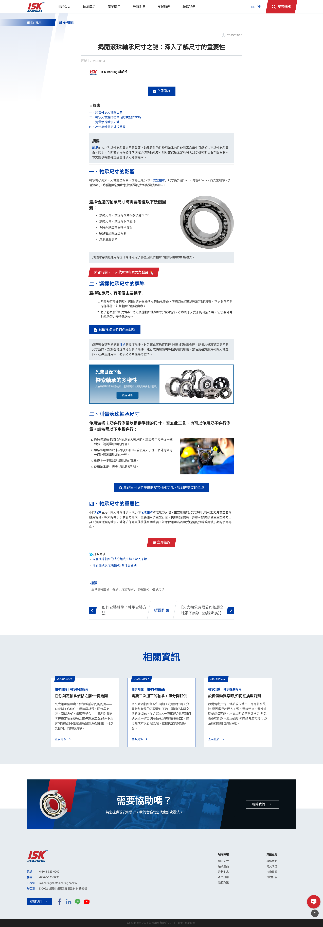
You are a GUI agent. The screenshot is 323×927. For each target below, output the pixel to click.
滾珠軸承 (147, 512)
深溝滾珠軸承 (100, 589)
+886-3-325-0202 (49, 871)
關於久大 (223, 861)
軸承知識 (66, 23)
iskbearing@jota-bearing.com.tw (58, 883)
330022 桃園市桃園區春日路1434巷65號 (63, 888)
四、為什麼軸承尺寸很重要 (107, 127)
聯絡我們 (271, 861)
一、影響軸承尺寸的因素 (105, 112)
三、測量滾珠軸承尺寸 (104, 122)
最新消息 (34, 23)
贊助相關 (271, 877)
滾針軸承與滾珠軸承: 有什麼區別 (115, 565)
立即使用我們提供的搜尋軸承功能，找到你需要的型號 (163, 487)
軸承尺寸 (158, 589)
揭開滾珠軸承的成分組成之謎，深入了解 (120, 559)
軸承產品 (223, 866)
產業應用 (223, 877)
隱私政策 (223, 882)
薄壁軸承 (127, 589)
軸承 (95, 148)
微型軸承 (159, 180)
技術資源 (271, 871)
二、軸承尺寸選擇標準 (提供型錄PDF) (115, 117)
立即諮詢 (163, 91)
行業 (98, 512)
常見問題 (271, 866)
